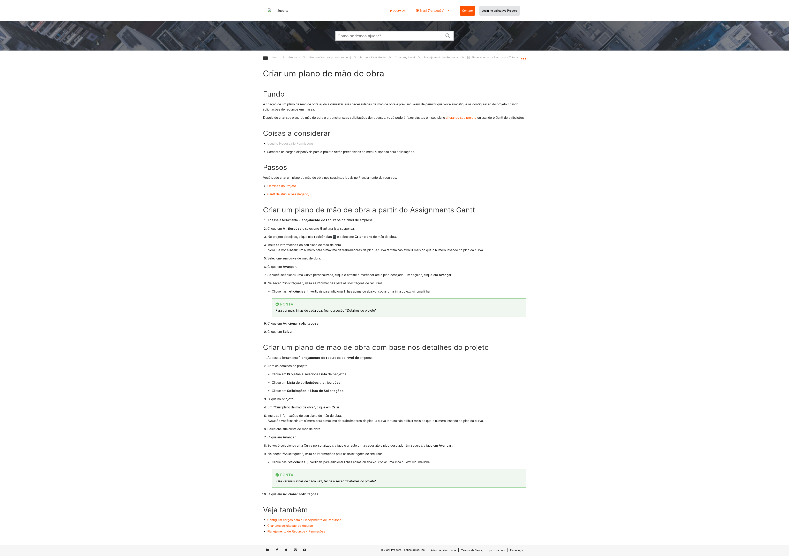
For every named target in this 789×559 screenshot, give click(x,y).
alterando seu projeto (461, 118)
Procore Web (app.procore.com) (330, 57)
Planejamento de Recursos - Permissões (296, 531)
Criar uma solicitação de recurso (290, 526)
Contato (467, 10)
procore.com (398, 10)
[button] (448, 35)
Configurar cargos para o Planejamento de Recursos (304, 520)
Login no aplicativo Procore (500, 10)
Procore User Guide (373, 57)
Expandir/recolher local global (523, 57)
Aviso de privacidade (443, 550)
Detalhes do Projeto (281, 186)
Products (294, 57)
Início (276, 57)
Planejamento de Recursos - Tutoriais (496, 57)
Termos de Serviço (472, 550)
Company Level (405, 57)
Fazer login (517, 550)
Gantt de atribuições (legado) (288, 194)
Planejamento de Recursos (441, 57)
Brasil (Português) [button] (431, 10)
